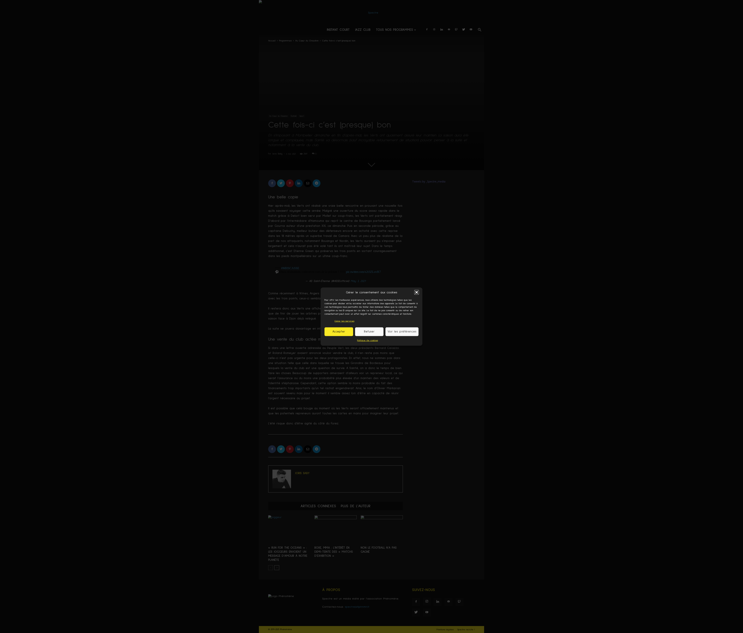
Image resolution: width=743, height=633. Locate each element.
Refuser (369, 331)
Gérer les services (344, 321)
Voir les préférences (402, 331)
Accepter (338, 331)
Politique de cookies (367, 340)
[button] (417, 292)
